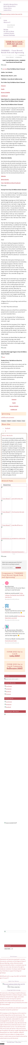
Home (5, 20)
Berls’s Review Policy (10, 6)
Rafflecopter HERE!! (15, 668)
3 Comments (18, 57)
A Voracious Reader (14, 630)
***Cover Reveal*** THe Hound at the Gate (12, 512)
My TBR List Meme (9, 31)
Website (3, 176)
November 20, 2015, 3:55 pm (12, 599)
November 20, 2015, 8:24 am (12, 642)
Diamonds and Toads (11, 641)
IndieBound (4, 96)
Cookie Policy (7, 10)
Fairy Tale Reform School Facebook (11, 183)
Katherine (9, 586)
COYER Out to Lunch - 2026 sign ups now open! (15, 44)
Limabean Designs (9, 33)
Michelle (22, 55)
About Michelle (11, 25)
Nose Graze (18, 1042)
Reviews (6, 29)
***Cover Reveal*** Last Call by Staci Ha (12, 498)
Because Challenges (9, 35)
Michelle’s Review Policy (11, 4)
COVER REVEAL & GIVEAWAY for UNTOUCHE (13, 538)
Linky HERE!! (15, 656)
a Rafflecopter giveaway (7, 417)
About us (6, 22)
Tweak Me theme (10, 1042)
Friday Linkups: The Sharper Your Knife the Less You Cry (14, 595)
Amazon (3, 85)
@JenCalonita (5, 179)
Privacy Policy (8, 8)
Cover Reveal (10, 57)
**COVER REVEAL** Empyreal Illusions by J (12, 551)
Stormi (8, 609)
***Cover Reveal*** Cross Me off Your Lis (12, 525)
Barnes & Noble (5, 92)
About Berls (10, 27)
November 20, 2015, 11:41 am (12, 620)
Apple (2, 89)
